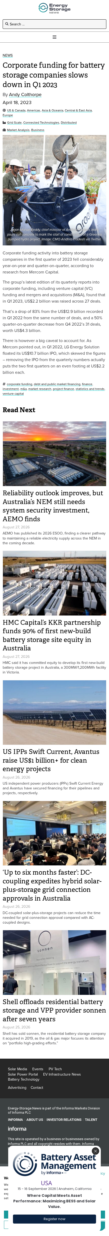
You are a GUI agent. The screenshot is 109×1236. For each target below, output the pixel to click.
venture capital (13, 393)
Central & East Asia (78, 110)
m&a (23, 389)
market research (39, 389)
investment (11, 389)
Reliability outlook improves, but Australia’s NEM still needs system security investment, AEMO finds (53, 506)
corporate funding (19, 384)
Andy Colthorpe (25, 94)
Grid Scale (14, 122)
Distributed (69, 122)
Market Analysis (18, 130)
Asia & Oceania (52, 110)
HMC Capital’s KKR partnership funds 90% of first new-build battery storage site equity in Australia (52, 635)
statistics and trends (90, 389)
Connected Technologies (41, 122)
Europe (8, 115)
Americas (33, 110)
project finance (63, 389)
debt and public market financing (57, 384)
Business (37, 130)
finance (87, 384)
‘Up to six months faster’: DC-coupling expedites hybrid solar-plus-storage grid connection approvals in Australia (52, 885)
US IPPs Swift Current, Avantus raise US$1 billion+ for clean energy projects (51, 760)
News (8, 55)
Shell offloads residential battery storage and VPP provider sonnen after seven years (54, 1010)
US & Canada (16, 110)
